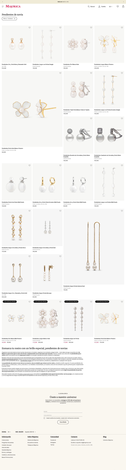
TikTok (52, 445)
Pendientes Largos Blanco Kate (41, 338)
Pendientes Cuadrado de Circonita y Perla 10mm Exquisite (107, 156)
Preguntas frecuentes (8, 442)
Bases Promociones (7, 457)
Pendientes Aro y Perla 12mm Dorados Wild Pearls (46, 202)
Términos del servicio (68, 469)
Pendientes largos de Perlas (71, 338)
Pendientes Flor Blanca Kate (71, 64)
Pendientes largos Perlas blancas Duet (74, 286)
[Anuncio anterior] (2, 2)
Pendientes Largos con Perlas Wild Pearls (105, 202)
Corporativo (121, 469)
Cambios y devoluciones (8, 455)
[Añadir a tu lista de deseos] (29, 27)
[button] (3, 7)
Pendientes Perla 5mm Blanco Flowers (104, 338)
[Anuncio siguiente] (123, 2)
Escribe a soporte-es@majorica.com (81, 442)
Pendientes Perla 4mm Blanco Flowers (12, 148)
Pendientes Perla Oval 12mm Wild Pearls (13, 202)
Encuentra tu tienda (33, 442)
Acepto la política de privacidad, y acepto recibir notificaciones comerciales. (62, 418)
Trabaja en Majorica (33, 445)
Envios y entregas (7, 452)
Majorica (47, 469)
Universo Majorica (108, 440)
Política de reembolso (90, 469)
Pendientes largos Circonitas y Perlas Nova (14, 247)
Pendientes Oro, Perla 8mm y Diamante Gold (14, 64)
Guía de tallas (5, 447)
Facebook (53, 440)
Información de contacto (103, 469)
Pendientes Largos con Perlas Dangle (43, 64)
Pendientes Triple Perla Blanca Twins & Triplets (76, 110)
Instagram (53, 442)
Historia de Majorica (33, 440)
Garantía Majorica (6, 450)
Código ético (113, 469)
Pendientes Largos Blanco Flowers (103, 64)
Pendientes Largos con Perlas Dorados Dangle (107, 110)
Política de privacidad (56, 469)
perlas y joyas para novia (26, 374)
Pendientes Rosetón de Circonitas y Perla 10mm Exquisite (76, 156)
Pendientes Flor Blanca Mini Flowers (12, 338)
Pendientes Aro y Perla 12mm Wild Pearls (74, 202)
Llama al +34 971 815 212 (77, 440)
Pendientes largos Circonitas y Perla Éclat (44, 247)
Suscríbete (63, 422)
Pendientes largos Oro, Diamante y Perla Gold (14, 293)
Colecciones (5, 440)
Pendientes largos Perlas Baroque (42, 293)
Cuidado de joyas (6, 445)
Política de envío (79, 469)
